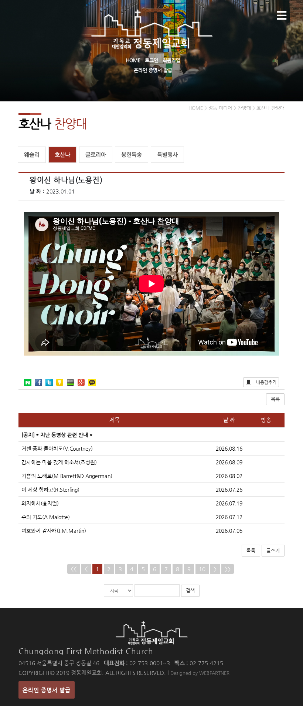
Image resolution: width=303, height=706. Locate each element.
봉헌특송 (131, 154)
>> (228, 569)
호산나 (62, 154)
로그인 (151, 60)
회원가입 (171, 60)
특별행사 (167, 154)
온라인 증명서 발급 (153, 70)
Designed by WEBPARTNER (199, 673)
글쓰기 (273, 550)
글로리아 (95, 154)
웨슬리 (32, 154)
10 (202, 569)
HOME (133, 60)
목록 (275, 399)
